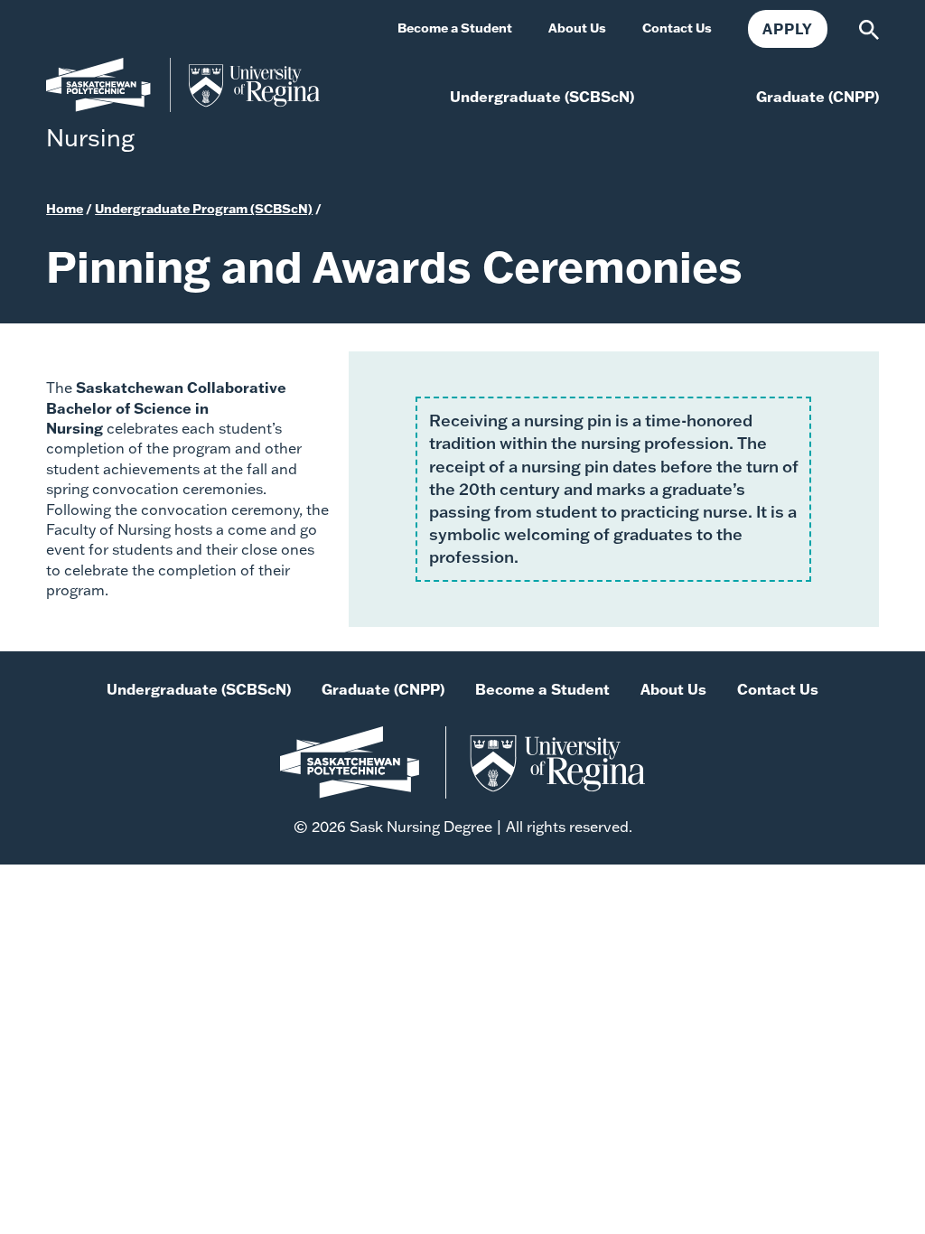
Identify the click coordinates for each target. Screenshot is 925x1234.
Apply (787, 28)
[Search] (869, 27)
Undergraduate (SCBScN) (199, 688)
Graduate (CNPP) (383, 688)
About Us (673, 688)
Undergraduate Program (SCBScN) (204, 208)
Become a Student (542, 688)
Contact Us (777, 688)
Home (64, 208)
